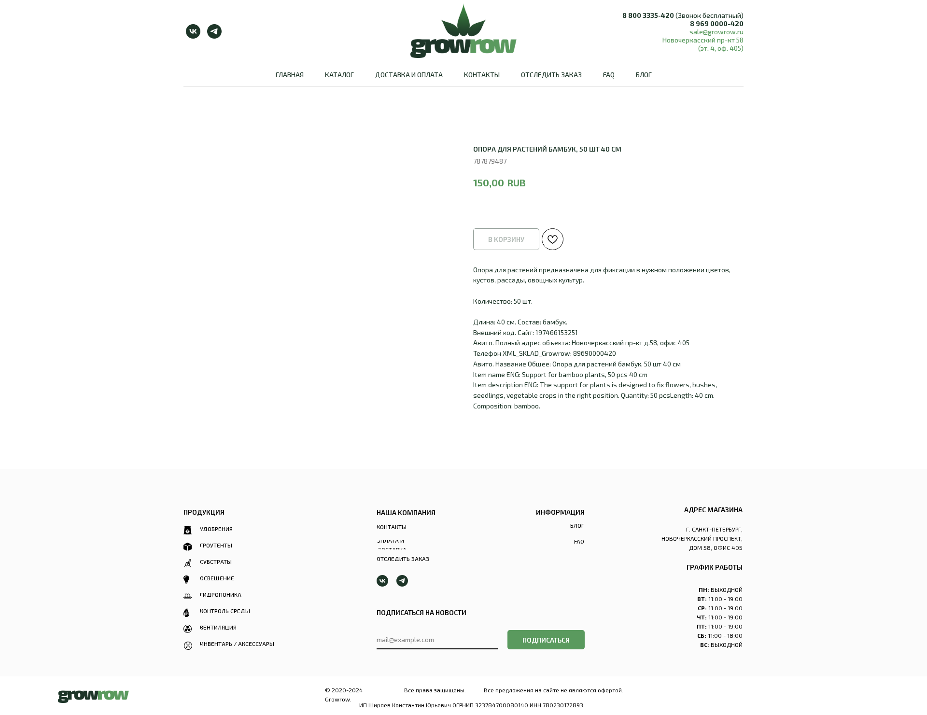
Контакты (482, 74)
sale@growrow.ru (716, 32)
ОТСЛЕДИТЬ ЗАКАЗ (551, 74)
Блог (644, 74)
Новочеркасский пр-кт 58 (703, 40)
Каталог (339, 74)
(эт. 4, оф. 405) (721, 48)
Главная (290, 74)
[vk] (193, 31)
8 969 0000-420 (717, 23)
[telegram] (214, 31)
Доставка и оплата (409, 74)
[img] (93, 696)
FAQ (609, 74)
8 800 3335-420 (648, 15)
